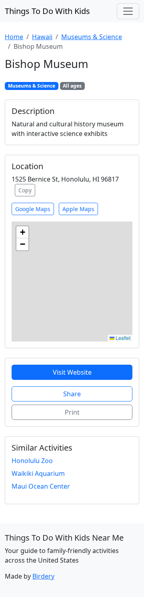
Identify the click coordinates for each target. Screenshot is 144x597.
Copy (25, 190)
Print (72, 412)
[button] (22, 232)
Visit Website (72, 372)
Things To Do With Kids (47, 11)
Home (14, 36)
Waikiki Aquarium (38, 473)
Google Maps (32, 209)
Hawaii (42, 36)
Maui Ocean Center (41, 486)
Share (72, 393)
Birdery (43, 576)
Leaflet (122, 337)
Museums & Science (91, 36)
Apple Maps (78, 209)
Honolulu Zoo (32, 460)
